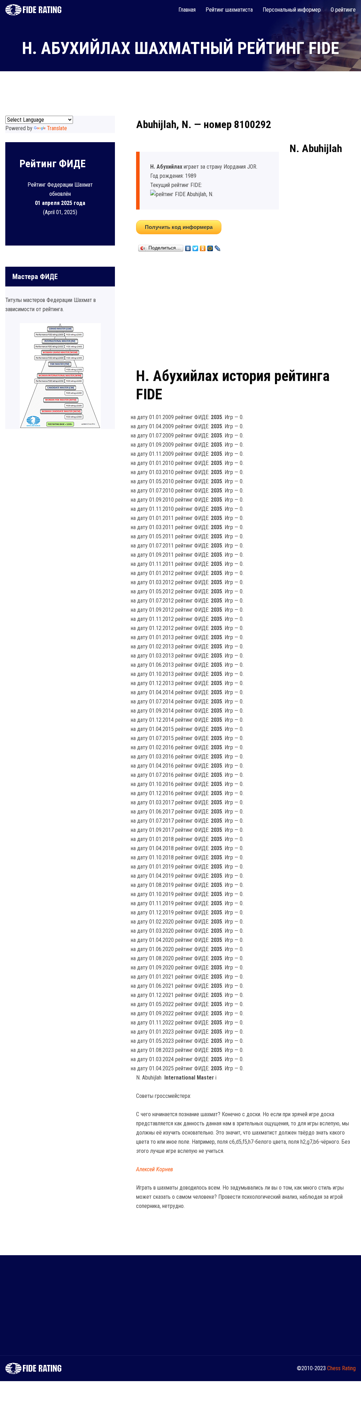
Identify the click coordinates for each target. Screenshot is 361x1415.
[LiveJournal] (217, 246)
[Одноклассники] (203, 246)
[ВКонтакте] (188, 246)
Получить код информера (179, 227)
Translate (57, 128)
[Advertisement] (246, 308)
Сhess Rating (341, 1368)
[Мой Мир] (210, 246)
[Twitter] (195, 246)
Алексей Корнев (154, 1169)
